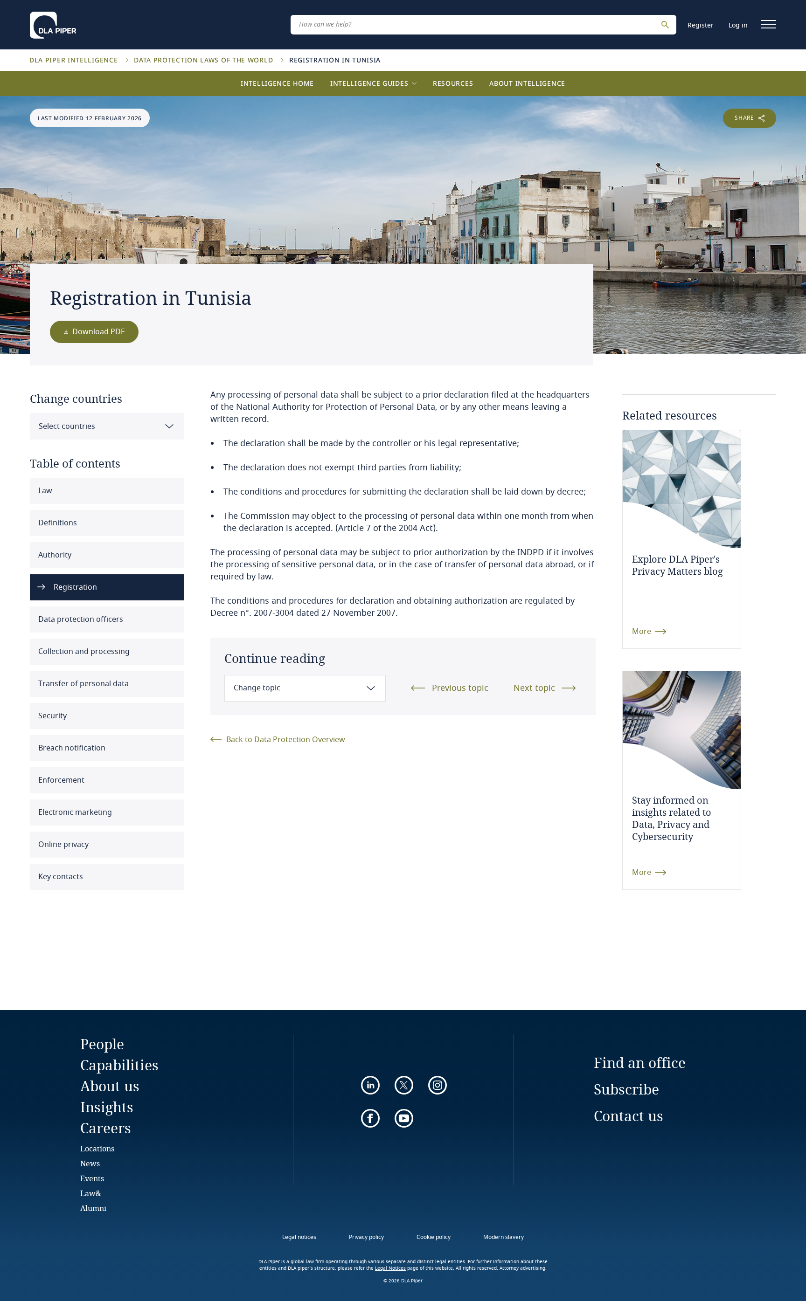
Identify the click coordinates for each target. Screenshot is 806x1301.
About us (109, 1086)
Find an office (640, 1062)
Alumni (93, 1208)
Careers (105, 1128)
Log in (738, 25)
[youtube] (404, 1118)
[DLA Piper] (53, 22)
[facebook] (370, 1118)
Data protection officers (79, 619)
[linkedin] (370, 1085)
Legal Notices (390, 1268)
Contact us (628, 1116)
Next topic (534, 688)
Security (51, 716)
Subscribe (626, 1089)
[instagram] (437, 1085)
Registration (74, 587)
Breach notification (70, 748)
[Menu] (768, 24)
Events (92, 1178)
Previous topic (460, 688)
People (102, 1044)
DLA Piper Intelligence (74, 59)
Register (701, 25)
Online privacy (62, 844)
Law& (90, 1193)
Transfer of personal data (82, 683)
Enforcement (60, 780)
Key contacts (59, 876)
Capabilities (119, 1065)
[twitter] (404, 1085)
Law (44, 490)
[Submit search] (666, 24)
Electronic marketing (74, 812)
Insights (106, 1107)
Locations (97, 1148)
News (90, 1163)
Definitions (56, 523)
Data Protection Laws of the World (204, 59)
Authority (53, 555)
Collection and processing (83, 651)
